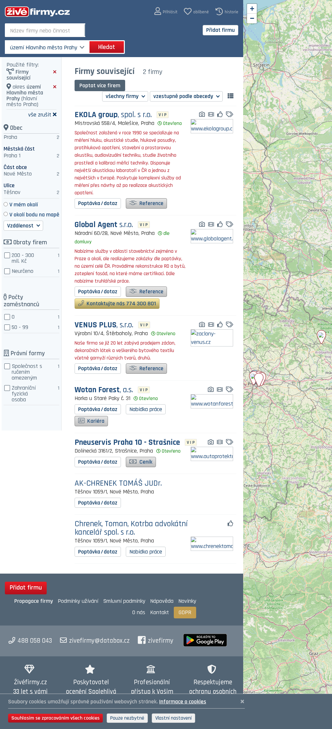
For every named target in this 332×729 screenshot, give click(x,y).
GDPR (185, 612)
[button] (165, 11)
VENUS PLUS (104, 325)
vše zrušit (39, 114)
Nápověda (161, 601)
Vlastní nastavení (173, 718)
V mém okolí (23, 204)
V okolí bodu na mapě (34, 214)
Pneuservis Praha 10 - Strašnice (127, 443)
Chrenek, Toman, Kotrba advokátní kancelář (131, 528)
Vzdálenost (21, 225)
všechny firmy (123, 96)
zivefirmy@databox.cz (99, 641)
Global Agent (104, 225)
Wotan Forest (104, 390)
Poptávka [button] (97, 203)
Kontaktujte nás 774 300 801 (120, 303)
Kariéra (95, 421)
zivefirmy (160, 641)
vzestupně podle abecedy (183, 96)
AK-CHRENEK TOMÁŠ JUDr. (118, 484)
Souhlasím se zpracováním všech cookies (55, 718)
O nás (138, 612)
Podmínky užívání (78, 601)
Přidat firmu (220, 30)
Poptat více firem (99, 85)
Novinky (187, 601)
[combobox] (45, 30)
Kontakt (159, 612)
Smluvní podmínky (124, 601)
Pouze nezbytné (127, 718)
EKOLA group (113, 115)
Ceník (145, 462)
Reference (150, 203)
